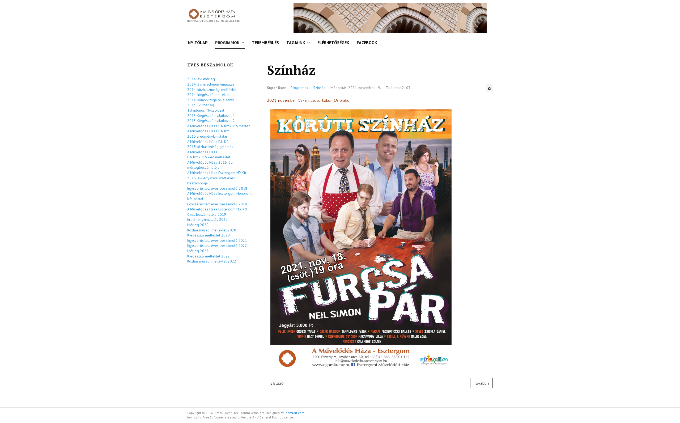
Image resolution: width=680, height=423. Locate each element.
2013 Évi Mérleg (200, 105)
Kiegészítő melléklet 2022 (208, 256)
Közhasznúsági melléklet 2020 (211, 230)
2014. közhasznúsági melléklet (211, 89)
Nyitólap (198, 42)
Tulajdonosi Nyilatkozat (205, 110)
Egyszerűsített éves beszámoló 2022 (217, 245)
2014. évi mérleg (201, 79)
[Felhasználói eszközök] (489, 88)
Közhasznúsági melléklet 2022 (211, 261)
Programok (227, 42)
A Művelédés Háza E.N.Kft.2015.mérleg (218, 126)
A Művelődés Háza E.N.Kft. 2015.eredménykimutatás (208, 134)
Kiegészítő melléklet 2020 (208, 235)
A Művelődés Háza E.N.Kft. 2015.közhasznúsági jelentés (210, 144)
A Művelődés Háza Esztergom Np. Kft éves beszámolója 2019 (217, 212)
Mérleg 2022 (198, 250)
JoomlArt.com (294, 413)
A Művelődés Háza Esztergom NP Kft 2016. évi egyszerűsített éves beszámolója (216, 177)
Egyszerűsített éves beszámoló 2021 (217, 240)
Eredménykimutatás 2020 (207, 219)
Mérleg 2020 (198, 224)
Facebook (367, 42)
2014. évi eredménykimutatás (210, 84)
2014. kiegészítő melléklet (208, 94)
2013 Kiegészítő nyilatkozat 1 (211, 115)
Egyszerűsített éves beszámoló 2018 (217, 204)
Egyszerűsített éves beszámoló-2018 (217, 188)
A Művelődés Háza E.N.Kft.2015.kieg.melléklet (208, 155)
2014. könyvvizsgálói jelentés (211, 100)
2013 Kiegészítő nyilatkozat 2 (211, 120)
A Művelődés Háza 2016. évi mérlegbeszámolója (210, 165)
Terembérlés (265, 42)
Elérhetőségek (333, 42)
